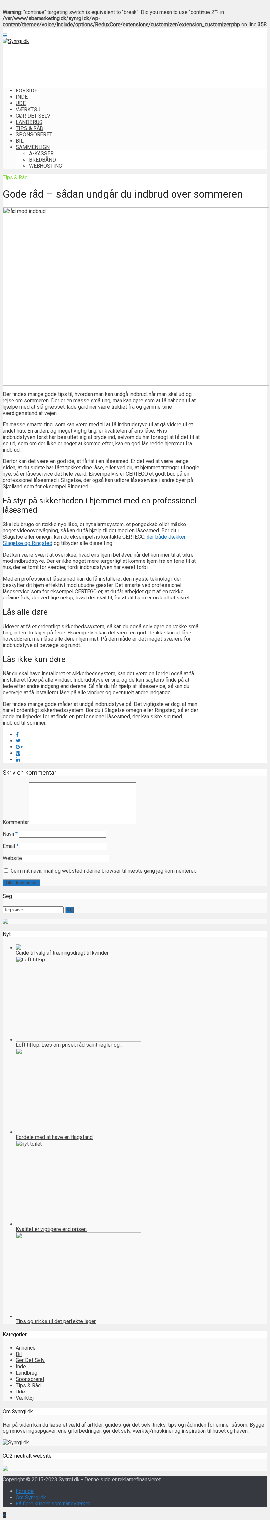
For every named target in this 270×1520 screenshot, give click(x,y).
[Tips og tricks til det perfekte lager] (78, 1316)
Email (11, 846)
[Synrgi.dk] (16, 41)
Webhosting (45, 166)
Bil (20, 141)
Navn (10, 834)
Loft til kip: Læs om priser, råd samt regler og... (69, 1045)
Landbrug (29, 122)
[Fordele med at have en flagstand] (78, 1132)
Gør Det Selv (33, 116)
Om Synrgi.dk (31, 1497)
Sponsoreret (34, 134)
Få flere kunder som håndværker (53, 1504)
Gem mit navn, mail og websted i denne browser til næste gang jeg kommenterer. (103, 871)
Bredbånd (42, 160)
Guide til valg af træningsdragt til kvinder (62, 953)
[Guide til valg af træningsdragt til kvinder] (18, 948)
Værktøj (28, 109)
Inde (22, 97)
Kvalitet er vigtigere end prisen (51, 1229)
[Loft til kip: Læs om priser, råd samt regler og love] (78, 1040)
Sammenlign (33, 147)
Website (12, 858)
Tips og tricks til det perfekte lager (56, 1321)
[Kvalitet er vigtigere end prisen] (78, 1224)
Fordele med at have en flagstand (54, 1137)
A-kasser (41, 153)
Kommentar (16, 822)
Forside (26, 91)
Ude (21, 103)
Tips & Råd (29, 128)
